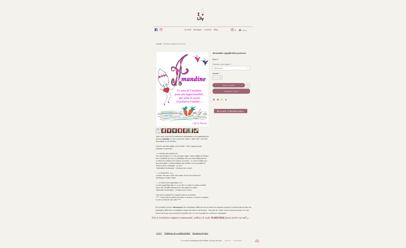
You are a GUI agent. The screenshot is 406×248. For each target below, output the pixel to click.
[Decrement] (214, 78)
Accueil (158, 44)
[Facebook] (156, 29)
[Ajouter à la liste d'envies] (248, 85)
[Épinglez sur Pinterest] (218, 99)
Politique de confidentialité (177, 233)
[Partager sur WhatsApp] (222, 99)
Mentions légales (200, 233)
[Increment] (220, 78)
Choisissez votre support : (222, 64)
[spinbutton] (217, 78)
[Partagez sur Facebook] (214, 99)
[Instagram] (161, 29)
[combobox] (231, 68)
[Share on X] (226, 99)
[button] (234, 29)
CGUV (159, 233)
